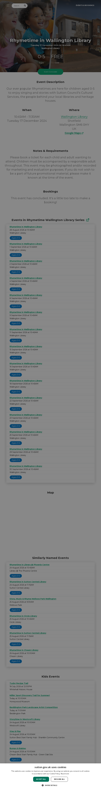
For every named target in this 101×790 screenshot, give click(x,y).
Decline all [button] (59, 779)
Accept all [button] (41, 779)
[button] (50, 785)
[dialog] (50, 776)
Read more (65, 774)
